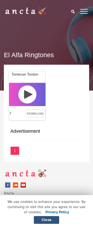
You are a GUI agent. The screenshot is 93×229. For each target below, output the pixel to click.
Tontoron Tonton (25, 74)
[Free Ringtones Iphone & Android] (26, 13)
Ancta (9, 193)
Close (46, 220)
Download (35, 113)
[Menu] (84, 12)
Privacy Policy (57, 212)
